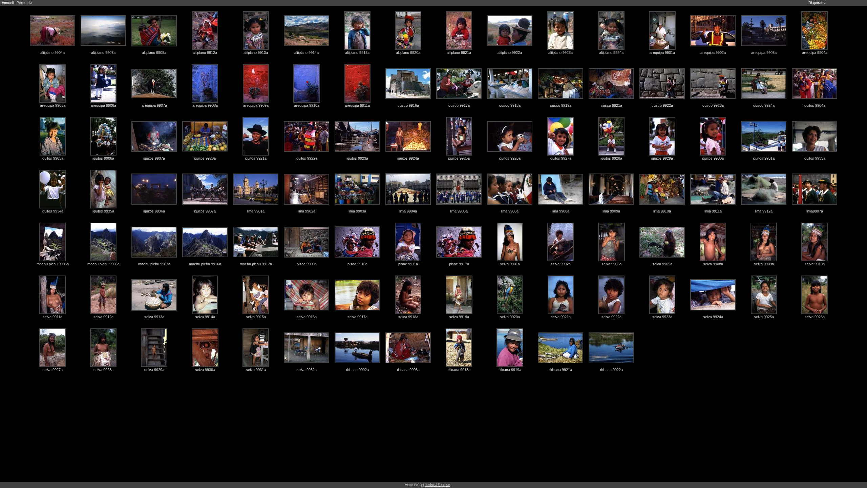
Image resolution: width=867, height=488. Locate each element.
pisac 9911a (408, 264)
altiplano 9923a (560, 52)
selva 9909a (764, 264)
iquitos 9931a (764, 158)
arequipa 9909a (256, 105)
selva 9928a (103, 370)
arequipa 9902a (713, 52)
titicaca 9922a (611, 370)
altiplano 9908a (154, 52)
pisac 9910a (357, 264)
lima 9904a (408, 211)
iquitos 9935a (103, 211)
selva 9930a (205, 370)
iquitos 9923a (357, 158)
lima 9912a (764, 211)
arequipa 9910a (306, 105)
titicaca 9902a (357, 370)
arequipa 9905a (52, 105)
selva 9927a (53, 370)
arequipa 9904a (814, 52)
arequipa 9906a (103, 105)
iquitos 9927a (560, 158)
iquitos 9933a (814, 158)
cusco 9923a (713, 105)
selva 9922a (611, 317)
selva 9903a (611, 264)
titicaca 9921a (560, 370)
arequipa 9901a (662, 52)
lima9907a (814, 211)
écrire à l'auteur (437, 485)
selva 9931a (256, 370)
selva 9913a (154, 317)
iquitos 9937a (205, 211)
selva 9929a (154, 370)
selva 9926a (815, 317)
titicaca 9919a (510, 370)
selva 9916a (307, 317)
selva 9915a (256, 317)
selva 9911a (52, 317)
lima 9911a (713, 211)
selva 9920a (510, 317)
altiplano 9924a (611, 52)
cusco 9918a (510, 105)
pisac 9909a (307, 264)
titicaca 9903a (408, 370)
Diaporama (817, 3)
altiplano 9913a (256, 52)
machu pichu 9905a (53, 264)
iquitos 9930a (713, 158)
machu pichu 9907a (154, 264)
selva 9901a (510, 264)
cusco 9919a (560, 105)
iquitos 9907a (154, 158)
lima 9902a (306, 211)
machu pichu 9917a (256, 264)
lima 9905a (459, 211)
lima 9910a (662, 211)
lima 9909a (611, 211)
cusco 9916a (408, 105)
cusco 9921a (611, 105)
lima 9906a (510, 211)
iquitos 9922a (306, 158)
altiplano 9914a (306, 52)
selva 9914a (205, 317)
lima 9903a (357, 211)
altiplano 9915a (357, 52)
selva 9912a (103, 317)
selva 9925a (764, 317)
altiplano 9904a (52, 52)
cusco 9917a (459, 105)
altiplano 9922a (510, 52)
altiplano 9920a (408, 52)
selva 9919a (459, 317)
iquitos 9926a (510, 158)
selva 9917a (357, 317)
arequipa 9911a (357, 105)
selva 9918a (408, 317)
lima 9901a (256, 211)
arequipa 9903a (764, 52)
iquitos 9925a (459, 158)
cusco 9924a (764, 105)
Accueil (8, 3)
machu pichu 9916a (205, 264)
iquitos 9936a (154, 211)
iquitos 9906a (103, 158)
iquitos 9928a (611, 158)
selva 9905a (662, 264)
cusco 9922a (662, 105)
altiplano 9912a (205, 52)
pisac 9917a (459, 264)
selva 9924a (713, 317)
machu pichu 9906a (103, 264)
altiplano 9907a (103, 52)
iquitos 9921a (256, 158)
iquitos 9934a (52, 211)
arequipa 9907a (154, 105)
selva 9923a (662, 317)
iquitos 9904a (814, 105)
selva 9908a (713, 264)
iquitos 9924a (408, 158)
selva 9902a (561, 264)
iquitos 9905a (52, 158)
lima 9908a (560, 211)
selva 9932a (307, 370)
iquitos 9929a (662, 158)
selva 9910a (815, 264)
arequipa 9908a (205, 105)
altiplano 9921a (459, 52)
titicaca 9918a (459, 370)
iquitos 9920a (205, 158)
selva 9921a (561, 317)
